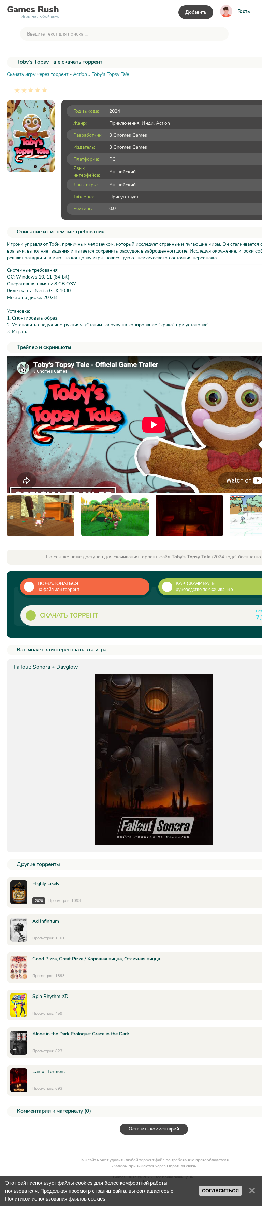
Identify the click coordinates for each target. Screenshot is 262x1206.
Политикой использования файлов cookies (55, 1199)
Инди (148, 123)
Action (163, 123)
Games (33, 10)
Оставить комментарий (154, 1129)
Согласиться (220, 1190)
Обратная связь (181, 1166)
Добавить (195, 12)
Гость (243, 11)
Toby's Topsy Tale (110, 74)
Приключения (124, 123)
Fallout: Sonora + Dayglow (46, 667)
